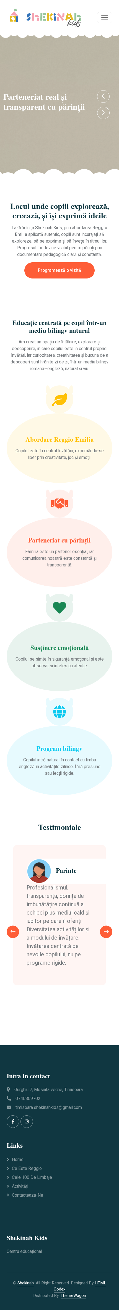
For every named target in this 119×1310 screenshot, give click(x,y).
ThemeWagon (73, 1295)
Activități (20, 1186)
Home (18, 1159)
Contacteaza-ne (27, 1195)
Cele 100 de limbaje (32, 1177)
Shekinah (25, 1283)
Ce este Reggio (27, 1168)
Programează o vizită (59, 270)
